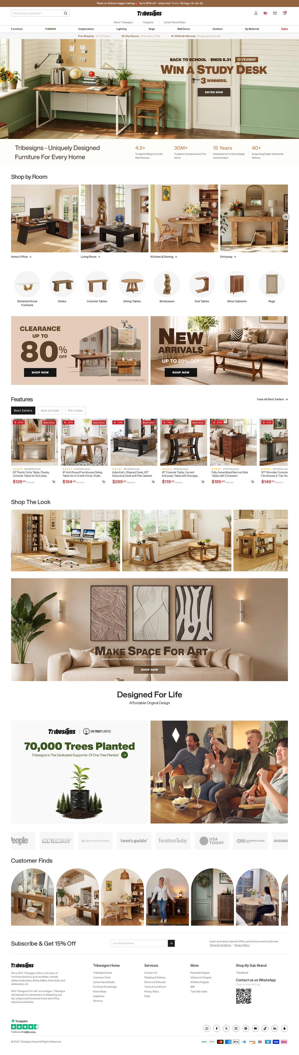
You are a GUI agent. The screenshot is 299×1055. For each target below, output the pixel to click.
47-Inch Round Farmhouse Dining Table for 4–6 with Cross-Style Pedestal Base (82, 474)
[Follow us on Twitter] (226, 1028)
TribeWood (242, 973)
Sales (284, 29)
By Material (252, 29)
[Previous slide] (13, 540)
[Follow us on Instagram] (236, 1028)
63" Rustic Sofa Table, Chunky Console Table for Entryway (31, 474)
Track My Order (199, 991)
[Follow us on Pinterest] (245, 1028)
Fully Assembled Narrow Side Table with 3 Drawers (230, 474)
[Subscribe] (171, 943)
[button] (142, 133)
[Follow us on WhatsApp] (206, 1028)
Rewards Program (200, 973)
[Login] (255, 13)
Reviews (98, 1001)
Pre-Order (75, 410)
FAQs (147, 996)
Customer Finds (102, 977)
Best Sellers (23, 410)
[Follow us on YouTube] (255, 1028)
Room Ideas (99, 991)
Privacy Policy (242, 945)
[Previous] (13, 216)
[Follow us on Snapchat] (284, 1028)
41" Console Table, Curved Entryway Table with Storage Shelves (180, 474)
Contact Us (150, 973)
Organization (86, 29)
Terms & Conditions (220, 945)
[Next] (285, 216)
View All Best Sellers (270, 399)
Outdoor (217, 29)
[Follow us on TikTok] (265, 1028)
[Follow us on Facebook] (216, 1028)
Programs (148, 22)
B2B (192, 987)
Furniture (17, 29)
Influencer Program (201, 977)
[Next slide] (285, 540)
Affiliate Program (200, 982)
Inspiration (99, 996)
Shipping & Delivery (155, 977)
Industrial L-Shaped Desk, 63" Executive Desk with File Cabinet (132, 474)
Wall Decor (183, 29)
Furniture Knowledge (105, 987)
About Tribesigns (123, 22)
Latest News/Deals (174, 22)
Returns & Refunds (155, 982)
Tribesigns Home (102, 973)
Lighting (121, 29)
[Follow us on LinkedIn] (274, 1028)
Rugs (152, 29)
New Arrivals (50, 410)
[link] (34, 453)
